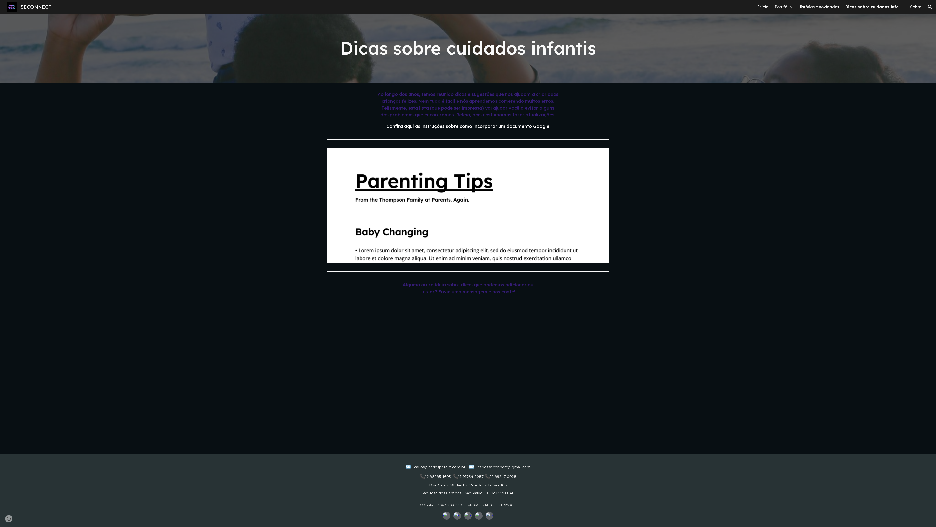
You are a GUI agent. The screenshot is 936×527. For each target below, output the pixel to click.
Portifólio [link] (783, 6)
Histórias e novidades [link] (818, 6)
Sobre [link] (915, 6)
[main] (468, 48)
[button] (930, 7)
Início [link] (763, 6)
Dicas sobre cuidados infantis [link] (874, 6)
